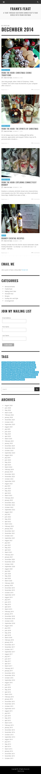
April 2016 (8, 692)
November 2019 (10, 590)
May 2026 (8, 410)
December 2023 (10, 474)
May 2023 (8, 491)
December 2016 (10, 673)
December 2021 (10, 531)
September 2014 (10, 737)
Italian (4, 375)
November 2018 (10, 618)
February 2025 (9, 441)
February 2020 (9, 583)
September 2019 (10, 595)
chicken (17, 365)
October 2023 (9, 479)
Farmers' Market (24, 370)
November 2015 (10, 704)
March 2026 (8, 413)
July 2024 (7, 457)
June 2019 (8, 602)
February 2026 (9, 415)
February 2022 (9, 526)
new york (20, 375)
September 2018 (10, 623)
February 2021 (9, 555)
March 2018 (8, 637)
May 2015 (8, 718)
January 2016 (9, 699)
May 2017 (8, 661)
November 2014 (10, 732)
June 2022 (8, 517)
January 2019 (9, 614)
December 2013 (10, 753)
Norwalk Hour (6, 70)
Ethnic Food (10, 370)
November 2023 (10, 476)
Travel (13, 379)
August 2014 (8, 739)
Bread (23, 362)
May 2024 (8, 462)
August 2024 (8, 455)
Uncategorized (9, 301)
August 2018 (8, 626)
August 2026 (8, 405)
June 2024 (8, 460)
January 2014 (9, 751)
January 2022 (9, 528)
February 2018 (9, 640)
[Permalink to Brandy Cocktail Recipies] (20, 218)
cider (3, 367)
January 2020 (9, 585)
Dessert (28, 367)
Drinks (4, 370)
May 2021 (8, 547)
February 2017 (9, 668)
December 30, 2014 (18, 77)
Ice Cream (35, 372)
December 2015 (10, 701)
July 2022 (7, 514)
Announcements (10, 287)
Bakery (9, 362)
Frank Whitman (8, 77)
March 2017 (8, 666)
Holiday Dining (26, 372)
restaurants (6, 377)
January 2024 (9, 472)
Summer (33, 377)
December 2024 (10, 446)
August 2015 (8, 711)
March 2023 (8, 495)
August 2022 (8, 512)
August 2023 (8, 484)
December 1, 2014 (17, 241)
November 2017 (10, 647)
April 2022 (8, 521)
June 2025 (8, 431)
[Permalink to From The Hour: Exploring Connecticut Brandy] (20, 162)
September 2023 (10, 481)
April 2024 (8, 465)
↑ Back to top (20, 771)
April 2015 (8, 720)
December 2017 (10, 645)
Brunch (28, 362)
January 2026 (9, 417)
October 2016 (9, 678)
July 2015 (7, 713)
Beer (19, 362)
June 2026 (8, 408)
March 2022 (8, 524)
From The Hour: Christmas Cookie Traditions (16, 74)
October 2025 (9, 422)
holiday (18, 372)
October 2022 (9, 507)
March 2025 (8, 439)
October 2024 (9, 450)
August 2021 (8, 540)
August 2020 (8, 569)
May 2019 (8, 604)
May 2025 (8, 434)
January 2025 (9, 443)
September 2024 (10, 453)
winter (22, 379)
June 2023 (8, 488)
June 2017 (8, 659)
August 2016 (8, 682)
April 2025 (8, 436)
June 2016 (8, 687)
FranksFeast (8, 289)
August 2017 (8, 654)
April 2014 (8, 746)
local (9, 375)
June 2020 (8, 574)
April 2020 (8, 578)
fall (17, 370)
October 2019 (9, 592)
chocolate (24, 365)
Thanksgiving (6, 379)
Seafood (13, 377)
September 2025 (10, 424)
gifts (13, 372)
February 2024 (9, 469)
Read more (4, 89)
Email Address (6, 318)
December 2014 (10, 730)
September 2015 (10, 708)
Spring (27, 377)
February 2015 (9, 725)
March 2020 (8, 581)
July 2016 (7, 685)
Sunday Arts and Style (11, 298)
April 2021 (8, 550)
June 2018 (8, 630)
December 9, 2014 (17, 187)
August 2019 (8, 597)
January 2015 (9, 727)
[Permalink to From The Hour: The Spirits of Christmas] (20, 109)
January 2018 (9, 642)
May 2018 (8, 633)
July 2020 (7, 571)
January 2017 (9, 671)
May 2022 (8, 519)
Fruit (9, 372)
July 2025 (7, 429)
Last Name (5, 335)
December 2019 (10, 588)
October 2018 (9, 621)
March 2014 (8, 749)
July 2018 (7, 628)
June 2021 (8, 545)
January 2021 (9, 557)
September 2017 (10, 652)
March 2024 (8, 467)
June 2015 (8, 716)
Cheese (12, 365)
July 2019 (7, 600)
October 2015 (9, 706)
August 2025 (8, 427)
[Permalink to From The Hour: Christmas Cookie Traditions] (20, 53)
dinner (34, 367)
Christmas (32, 365)
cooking (22, 367)
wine (17, 379)
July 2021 (7, 543)
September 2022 (10, 510)
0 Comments (36, 89)
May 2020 (8, 576)
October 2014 (9, 735)
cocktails (9, 367)
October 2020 (9, 564)
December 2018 (10, 616)
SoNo (18, 377)
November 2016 (10, 675)
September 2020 (10, 566)
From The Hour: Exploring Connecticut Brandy (19, 183)
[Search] (3, 2)
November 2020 (10, 562)
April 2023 (8, 493)
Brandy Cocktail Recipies (12, 238)
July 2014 (7, 742)
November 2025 (10, 420)
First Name (5, 327)
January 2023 (9, 500)
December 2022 (10, 503)
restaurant (34, 375)
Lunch (14, 375)
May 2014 (8, 744)
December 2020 (10, 559)
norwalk (26, 375)
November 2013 (10, 756)
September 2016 (10, 680)
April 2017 (8, 664)
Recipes (4, 235)
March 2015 (8, 723)
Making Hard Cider (10, 291)
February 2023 (9, 498)
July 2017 (7, 656)
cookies (16, 367)
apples (4, 362)
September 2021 (10, 538)
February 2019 (9, 611)
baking (14, 362)
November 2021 (10, 533)
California (5, 365)
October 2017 (9, 649)
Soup (22, 377)
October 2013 (9, 758)
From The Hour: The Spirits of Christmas (19, 128)
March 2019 (8, 609)
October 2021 (9, 536)
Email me (25, 270)
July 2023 (7, 486)
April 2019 (8, 607)
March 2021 (8, 552)
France (32, 370)
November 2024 (10, 448)
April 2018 (8, 635)
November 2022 (10, 505)
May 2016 (8, 690)
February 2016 (9, 697)
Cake (33, 362)
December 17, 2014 (18, 131)
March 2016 (8, 694)
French (4, 372)
